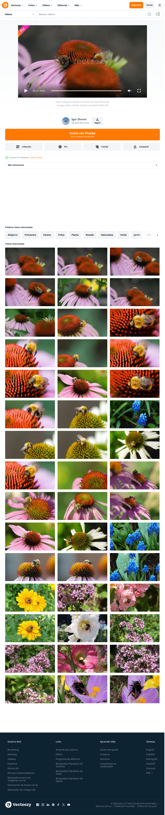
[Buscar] (147, 14)
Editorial (62, 5)
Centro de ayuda (107, 749)
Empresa (12, 763)
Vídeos (46, 5)
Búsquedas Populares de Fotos (68, 772)
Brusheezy (13, 749)
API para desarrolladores (20, 772)
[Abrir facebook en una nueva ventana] (37, 804)
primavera (30, 234)
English (148, 749)
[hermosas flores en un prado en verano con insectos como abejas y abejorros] (30, 598)
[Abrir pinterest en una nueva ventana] (53, 804)
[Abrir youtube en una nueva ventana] (68, 804)
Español (148, 754)
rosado (90, 234)
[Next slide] (152, 235)
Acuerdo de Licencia (66, 749)
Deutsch (148, 763)
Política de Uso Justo (145, 806)
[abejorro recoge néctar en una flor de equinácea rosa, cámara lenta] (135, 323)
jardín (137, 234)
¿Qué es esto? (36, 157)
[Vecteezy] (5, 5)
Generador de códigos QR (21, 789)
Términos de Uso (101, 806)
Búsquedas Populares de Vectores (68, 765)
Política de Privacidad (122, 806)
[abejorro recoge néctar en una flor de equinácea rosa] (82, 384)
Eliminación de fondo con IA (22, 785)
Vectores (16, 5)
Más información (16, 165)
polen (61, 234)
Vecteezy (12, 754)
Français (148, 768)
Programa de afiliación (67, 758)
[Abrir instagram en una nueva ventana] (43, 804)
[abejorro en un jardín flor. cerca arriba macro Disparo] (82, 292)
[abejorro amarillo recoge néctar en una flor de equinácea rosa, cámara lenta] (82, 323)
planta (75, 234)
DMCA (58, 754)
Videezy (11, 758)
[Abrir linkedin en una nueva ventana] (48, 804)
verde (123, 234)
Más (77, 5)
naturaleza (107, 234)
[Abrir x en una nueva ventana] (63, 804)
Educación (12, 768)
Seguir (96, 122)
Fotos (31, 5)
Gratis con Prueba (81, 134)
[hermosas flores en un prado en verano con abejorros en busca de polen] (82, 598)
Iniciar (147, 5)
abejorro (13, 234)
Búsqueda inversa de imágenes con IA (18, 779)
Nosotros (103, 758)
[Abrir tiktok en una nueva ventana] (58, 804)
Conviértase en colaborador (106, 765)
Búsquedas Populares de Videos (68, 780)
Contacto (103, 754)
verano (47, 234)
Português (149, 758)
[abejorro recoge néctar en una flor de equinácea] (82, 414)
